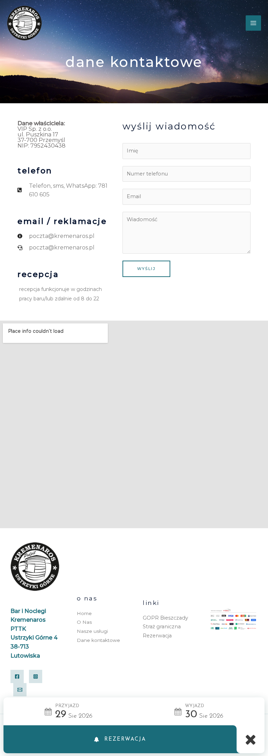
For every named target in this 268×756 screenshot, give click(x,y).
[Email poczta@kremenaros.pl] (20, 689)
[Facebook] (17, 676)
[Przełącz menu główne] (253, 23)
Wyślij (146, 268)
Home (84, 613)
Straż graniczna (162, 626)
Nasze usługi (92, 631)
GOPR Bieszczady (165, 618)
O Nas (84, 622)
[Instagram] (35, 676)
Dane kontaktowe (98, 640)
